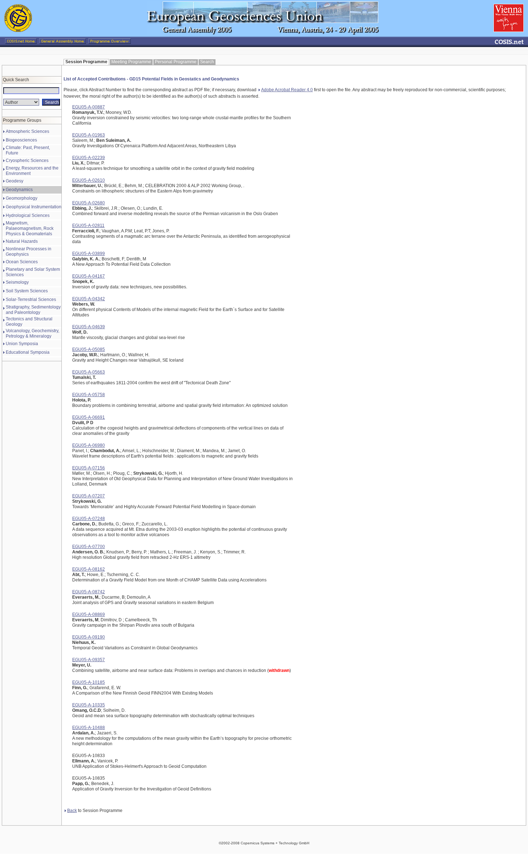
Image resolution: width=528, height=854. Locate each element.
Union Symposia (22, 343)
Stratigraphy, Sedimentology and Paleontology (33, 310)
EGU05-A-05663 (88, 372)
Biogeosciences (21, 140)
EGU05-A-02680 (88, 202)
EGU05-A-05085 (88, 349)
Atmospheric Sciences (27, 131)
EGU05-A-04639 (88, 326)
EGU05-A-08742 (88, 591)
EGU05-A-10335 (88, 704)
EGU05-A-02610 (88, 180)
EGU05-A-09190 (88, 637)
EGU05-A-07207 (88, 495)
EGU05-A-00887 (88, 107)
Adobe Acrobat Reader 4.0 (287, 89)
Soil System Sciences (27, 290)
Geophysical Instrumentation (33, 206)
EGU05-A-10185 (88, 682)
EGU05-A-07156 (88, 467)
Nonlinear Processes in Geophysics (28, 251)
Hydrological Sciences (28, 215)
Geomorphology (21, 198)
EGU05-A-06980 (88, 445)
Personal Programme (175, 61)
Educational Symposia (28, 352)
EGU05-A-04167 (88, 276)
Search (207, 61)
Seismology (17, 282)
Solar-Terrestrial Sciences (31, 299)
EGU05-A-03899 (88, 253)
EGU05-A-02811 (88, 225)
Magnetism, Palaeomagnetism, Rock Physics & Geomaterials (30, 228)
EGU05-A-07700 (88, 546)
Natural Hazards (22, 241)
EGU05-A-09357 (88, 659)
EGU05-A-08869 (88, 614)
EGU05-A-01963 (88, 135)
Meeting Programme (131, 61)
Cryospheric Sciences (27, 160)
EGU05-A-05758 (88, 394)
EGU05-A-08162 (88, 569)
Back (72, 810)
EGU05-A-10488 (88, 727)
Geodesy (14, 181)
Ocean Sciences (22, 261)
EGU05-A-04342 (88, 298)
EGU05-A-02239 (88, 157)
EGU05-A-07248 (88, 518)
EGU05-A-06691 (88, 417)
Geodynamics (19, 189)
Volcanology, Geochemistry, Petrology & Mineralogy (32, 333)
